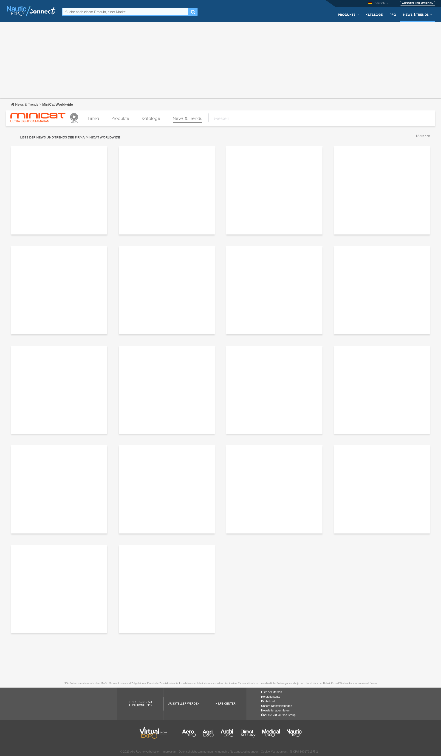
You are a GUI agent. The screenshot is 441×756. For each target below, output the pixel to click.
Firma (93, 118)
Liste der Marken (271, 692)
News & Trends (416, 14)
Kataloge (374, 14)
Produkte (346, 14)
